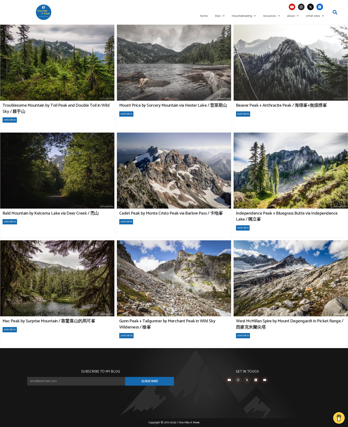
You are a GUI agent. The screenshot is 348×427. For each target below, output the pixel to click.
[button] (335, 12)
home (204, 16)
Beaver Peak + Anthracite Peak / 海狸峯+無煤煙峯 (281, 105)
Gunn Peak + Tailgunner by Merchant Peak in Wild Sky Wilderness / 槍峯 (167, 324)
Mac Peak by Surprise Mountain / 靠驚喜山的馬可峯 (49, 321)
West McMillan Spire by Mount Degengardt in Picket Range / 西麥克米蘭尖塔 (289, 324)
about (291, 16)
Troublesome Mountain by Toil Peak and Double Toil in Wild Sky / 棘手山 (56, 108)
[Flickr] (319, 7)
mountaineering (242, 16)
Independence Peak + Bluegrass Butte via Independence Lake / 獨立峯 (287, 216)
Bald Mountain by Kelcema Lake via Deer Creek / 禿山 (51, 213)
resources (269, 16)
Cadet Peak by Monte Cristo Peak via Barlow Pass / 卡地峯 (171, 213)
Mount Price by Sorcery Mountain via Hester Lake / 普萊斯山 (173, 105)
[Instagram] (301, 7)
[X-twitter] (310, 7)
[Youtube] (292, 7)
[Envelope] (265, 380)
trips (218, 16)
